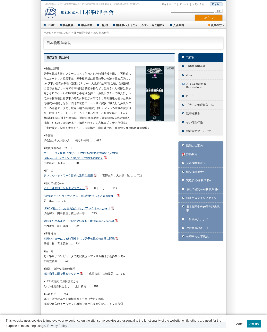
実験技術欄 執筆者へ (199, 180)
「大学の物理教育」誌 (200, 104)
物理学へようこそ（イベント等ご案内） (140, 25)
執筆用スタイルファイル (201, 197)
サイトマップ (169, 4)
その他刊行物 (194, 122)
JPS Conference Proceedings (196, 85)
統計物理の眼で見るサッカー (61, 273)
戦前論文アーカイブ (198, 131)
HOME (51, 25)
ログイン (208, 17)
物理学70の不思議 (197, 236)
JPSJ (189, 74)
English (216, 4)
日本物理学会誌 (195, 66)
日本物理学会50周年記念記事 (203, 208)
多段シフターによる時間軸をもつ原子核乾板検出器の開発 (79, 238)
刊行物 (104, 25)
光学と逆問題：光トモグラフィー (64, 188)
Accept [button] (254, 323)
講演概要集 (193, 113)
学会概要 (68, 25)
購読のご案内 (194, 145)
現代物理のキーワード (200, 228)
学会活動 (86, 25)
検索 (218, 11)
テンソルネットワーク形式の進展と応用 (68, 175)
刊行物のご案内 (62, 32)
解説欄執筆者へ (195, 171)
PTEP (189, 96)
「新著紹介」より (197, 219)
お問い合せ (198, 4)
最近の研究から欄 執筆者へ (203, 189)
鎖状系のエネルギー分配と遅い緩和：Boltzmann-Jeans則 (79, 221)
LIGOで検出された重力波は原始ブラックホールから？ (77, 208)
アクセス (184, 4)
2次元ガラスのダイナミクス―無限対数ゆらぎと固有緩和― (80, 195)
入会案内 (178, 25)
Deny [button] (239, 323)
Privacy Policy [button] (57, 325)
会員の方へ (217, 25)
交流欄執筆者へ (195, 163)
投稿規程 (191, 154)
